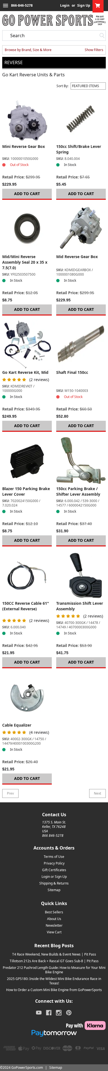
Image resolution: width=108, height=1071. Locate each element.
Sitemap (54, 890)
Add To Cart (27, 193)
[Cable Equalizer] (27, 697)
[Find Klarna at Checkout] (54, 1025)
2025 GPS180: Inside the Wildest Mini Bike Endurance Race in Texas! (54, 981)
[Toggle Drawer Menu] (5, 5)
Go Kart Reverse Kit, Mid (25, 372)
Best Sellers (54, 912)
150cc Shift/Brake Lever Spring (78, 149)
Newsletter (54, 925)
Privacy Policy (54, 863)
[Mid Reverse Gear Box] (81, 229)
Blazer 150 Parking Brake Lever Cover (26, 491)
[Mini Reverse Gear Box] (27, 119)
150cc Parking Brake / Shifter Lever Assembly (78, 491)
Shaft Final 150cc (72, 372)
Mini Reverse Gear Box (23, 146)
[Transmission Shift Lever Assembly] (81, 576)
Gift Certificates (54, 870)
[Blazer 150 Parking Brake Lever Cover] (27, 461)
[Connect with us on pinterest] (69, 1013)
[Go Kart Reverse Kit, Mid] (27, 345)
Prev (10, 793)
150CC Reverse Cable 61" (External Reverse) (25, 606)
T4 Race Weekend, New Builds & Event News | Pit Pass (54, 954)
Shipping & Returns (54, 883)
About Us (54, 918)
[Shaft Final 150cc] (81, 345)
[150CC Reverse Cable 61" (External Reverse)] (27, 576)
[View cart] (98, 5)
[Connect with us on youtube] (39, 1013)
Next (97, 793)
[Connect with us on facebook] (49, 1013)
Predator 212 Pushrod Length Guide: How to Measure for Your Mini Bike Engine (54, 969)
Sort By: (62, 86)
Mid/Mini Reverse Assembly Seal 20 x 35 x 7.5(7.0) (24, 262)
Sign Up (83, 5)
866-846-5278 (22, 5)
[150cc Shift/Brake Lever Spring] (81, 119)
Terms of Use (54, 856)
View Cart (54, 932)
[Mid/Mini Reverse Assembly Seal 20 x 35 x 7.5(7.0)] (27, 229)
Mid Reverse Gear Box (77, 256)
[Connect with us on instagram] (59, 1013)
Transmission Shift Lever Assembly (79, 606)
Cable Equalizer (16, 725)
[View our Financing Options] (54, 1033)
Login (65, 5)
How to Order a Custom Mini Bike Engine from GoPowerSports (54, 989)
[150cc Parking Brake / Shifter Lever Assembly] (81, 461)
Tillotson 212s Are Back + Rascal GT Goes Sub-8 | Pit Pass (54, 961)
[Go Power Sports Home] (54, 20)
